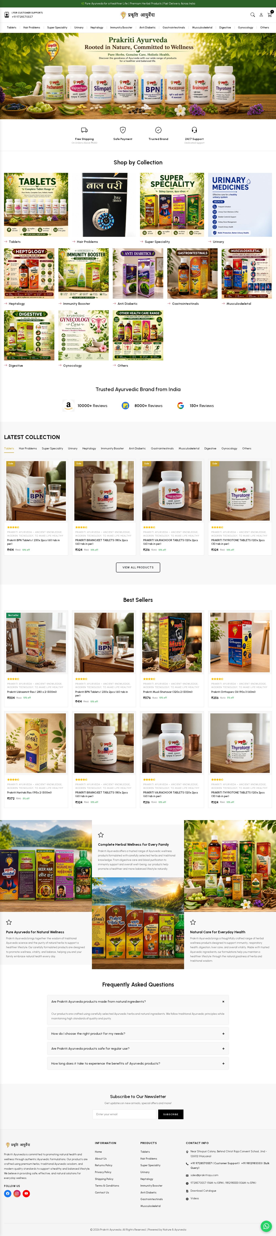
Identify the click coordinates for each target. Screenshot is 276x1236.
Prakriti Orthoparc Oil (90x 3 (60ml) (233, 691)
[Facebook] (7, 1193)
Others (264, 27)
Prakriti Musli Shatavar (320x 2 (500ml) (168, 691)
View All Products (138, 567)
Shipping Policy (104, 1179)
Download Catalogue (203, 1190)
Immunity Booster (121, 27)
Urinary (78, 27)
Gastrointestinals (174, 27)
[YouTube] (26, 1193)
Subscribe (170, 1114)
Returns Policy (103, 1165)
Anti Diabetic (147, 27)
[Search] (253, 15)
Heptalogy (97, 27)
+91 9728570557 (22, 17)
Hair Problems (31, 27)
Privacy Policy (103, 1172)
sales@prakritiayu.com (204, 1175)
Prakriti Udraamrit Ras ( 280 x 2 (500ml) (32, 691)
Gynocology (245, 27)
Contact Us (102, 1192)
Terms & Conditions (107, 1185)
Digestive (225, 27)
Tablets (11, 27)
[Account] (261, 15)
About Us (101, 1158)
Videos (195, 1198)
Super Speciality (57, 27)
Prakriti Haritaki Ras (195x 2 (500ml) (29, 792)
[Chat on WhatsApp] (266, 1226)
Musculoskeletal (202, 27)
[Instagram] (17, 1193)
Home (98, 1151)
